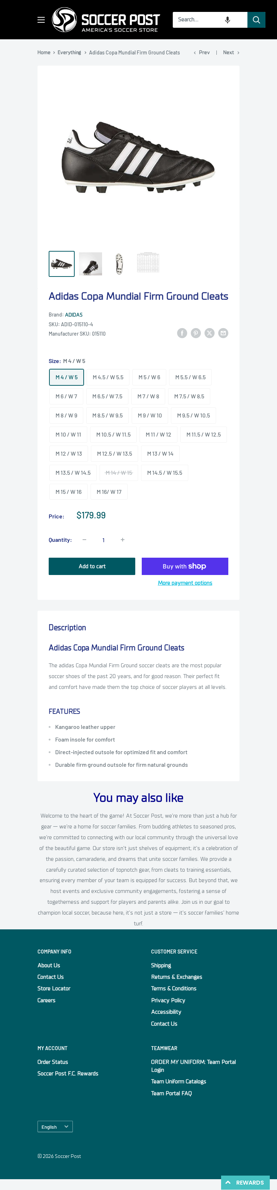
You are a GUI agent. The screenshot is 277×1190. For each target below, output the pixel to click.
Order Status (53, 1062)
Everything (69, 52)
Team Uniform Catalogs (178, 1081)
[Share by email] (223, 333)
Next (228, 52)
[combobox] (210, 20)
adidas (74, 315)
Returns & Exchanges (176, 977)
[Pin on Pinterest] (196, 333)
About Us (49, 965)
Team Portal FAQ (171, 1093)
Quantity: (60, 539)
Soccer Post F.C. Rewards (68, 1073)
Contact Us (51, 977)
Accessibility (166, 1012)
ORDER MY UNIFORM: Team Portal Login (193, 1066)
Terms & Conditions (174, 988)
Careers (47, 1000)
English (49, 1127)
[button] (228, 20)
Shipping (161, 965)
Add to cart (92, 566)
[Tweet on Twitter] (210, 333)
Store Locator (54, 988)
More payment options (185, 583)
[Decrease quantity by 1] (84, 539)
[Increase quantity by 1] (122, 539)
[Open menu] (41, 20)
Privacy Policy (168, 1000)
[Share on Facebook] (182, 333)
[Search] (256, 20)
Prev (204, 52)
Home (44, 52)
